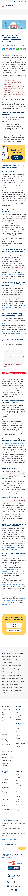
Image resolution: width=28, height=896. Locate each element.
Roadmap (18, 719)
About (17, 774)
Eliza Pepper (7, 45)
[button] (25, 5)
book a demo (6, 604)
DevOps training (6, 779)
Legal (18, 796)
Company (19, 771)
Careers (18, 777)
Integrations (19, 716)
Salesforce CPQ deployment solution (12, 678)
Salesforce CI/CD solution (9, 659)
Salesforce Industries (5, 764)
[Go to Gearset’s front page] (14, 875)
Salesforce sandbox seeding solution (12, 687)
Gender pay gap (20, 804)
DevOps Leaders (7, 809)
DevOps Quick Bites (6, 788)
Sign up (22, 848)
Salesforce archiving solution (10, 684)
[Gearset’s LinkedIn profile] (12, 890)
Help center (5, 776)
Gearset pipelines (7, 662)
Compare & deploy (5, 713)
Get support (5, 792)
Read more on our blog (9, 839)
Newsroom (19, 789)
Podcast (18, 746)
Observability (6, 721)
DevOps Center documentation (11, 324)
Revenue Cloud (6, 760)
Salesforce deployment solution (11, 584)
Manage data (6, 748)
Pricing (18, 709)
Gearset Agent (6, 709)
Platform (5, 706)
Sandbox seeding (7, 757)
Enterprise (19, 713)
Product (19, 706)
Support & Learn (5, 772)
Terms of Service (6, 857)
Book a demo (14, 630)
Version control (6, 718)
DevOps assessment (5, 783)
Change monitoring (5, 740)
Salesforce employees (19, 784)
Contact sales (14, 625)
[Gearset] (7, 5)
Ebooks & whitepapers (19, 739)
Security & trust (20, 743)
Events (4, 803)
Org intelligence (6, 724)
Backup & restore (7, 751)
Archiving (4, 754)
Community (6, 799)
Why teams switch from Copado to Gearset (12, 829)
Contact (18, 792)
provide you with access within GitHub (13, 274)
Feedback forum (6, 806)
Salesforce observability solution (11, 675)
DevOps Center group (19, 333)
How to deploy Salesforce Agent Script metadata (13, 824)
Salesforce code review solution (11, 666)
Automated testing (5, 735)
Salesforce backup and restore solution (13, 681)
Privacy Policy (9, 854)
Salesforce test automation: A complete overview (13, 834)
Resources (20, 724)
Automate (5, 728)
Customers (19, 732)
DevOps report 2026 (20, 728)
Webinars (18, 735)
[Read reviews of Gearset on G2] (11, 863)
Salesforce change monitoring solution (13, 672)
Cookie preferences (19, 800)
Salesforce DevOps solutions (12, 653)
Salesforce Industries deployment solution (11, 691)
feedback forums (7, 331)
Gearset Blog (7, 12)
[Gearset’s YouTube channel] (16, 890)
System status (6, 795)
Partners (18, 781)
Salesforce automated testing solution (13, 669)
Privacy (18, 807)
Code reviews (6, 744)
